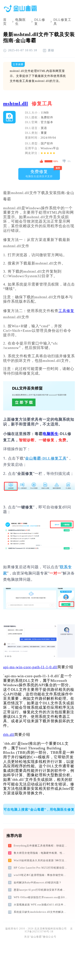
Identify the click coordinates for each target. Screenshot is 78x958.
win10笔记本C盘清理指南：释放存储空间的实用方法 (41, 875)
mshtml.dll (15, 103)
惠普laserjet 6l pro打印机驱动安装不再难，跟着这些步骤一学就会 (41, 889)
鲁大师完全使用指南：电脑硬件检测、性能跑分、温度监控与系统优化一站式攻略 (41, 852)
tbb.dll (8, 734)
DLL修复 (39, 21)
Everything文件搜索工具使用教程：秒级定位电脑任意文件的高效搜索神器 (41, 845)
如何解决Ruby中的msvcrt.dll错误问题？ (38, 882)
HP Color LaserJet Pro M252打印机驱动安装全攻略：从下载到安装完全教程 (41, 867)
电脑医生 (20, 21)
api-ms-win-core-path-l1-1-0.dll (30, 667)
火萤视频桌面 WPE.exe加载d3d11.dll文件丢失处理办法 (41, 904)
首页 (5, 21)
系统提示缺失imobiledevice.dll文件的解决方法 (41, 911)
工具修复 (66, 311)
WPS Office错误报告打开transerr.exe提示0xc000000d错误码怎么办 (41, 897)
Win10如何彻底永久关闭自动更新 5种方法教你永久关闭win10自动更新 (41, 860)
